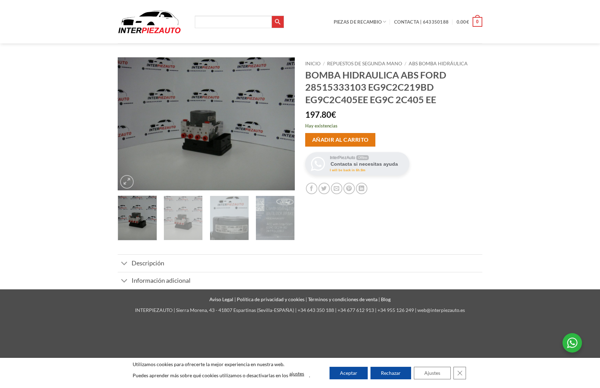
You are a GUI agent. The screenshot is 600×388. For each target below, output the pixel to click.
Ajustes (432, 373)
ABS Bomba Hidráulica (438, 63)
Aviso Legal (221, 299)
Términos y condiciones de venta (343, 299)
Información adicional (161, 280)
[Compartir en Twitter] (324, 188)
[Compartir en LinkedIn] (361, 188)
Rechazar (391, 373)
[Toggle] (124, 264)
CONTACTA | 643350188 (421, 22)
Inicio (312, 63)
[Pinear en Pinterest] (349, 188)
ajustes (296, 374)
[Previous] (130, 123)
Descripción (148, 263)
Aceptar (348, 373)
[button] (469, 22)
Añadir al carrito (340, 140)
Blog (386, 299)
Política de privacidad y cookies (271, 299)
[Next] (282, 123)
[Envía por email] (336, 188)
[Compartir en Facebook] (311, 188)
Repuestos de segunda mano (364, 63)
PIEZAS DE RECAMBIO (358, 22)
